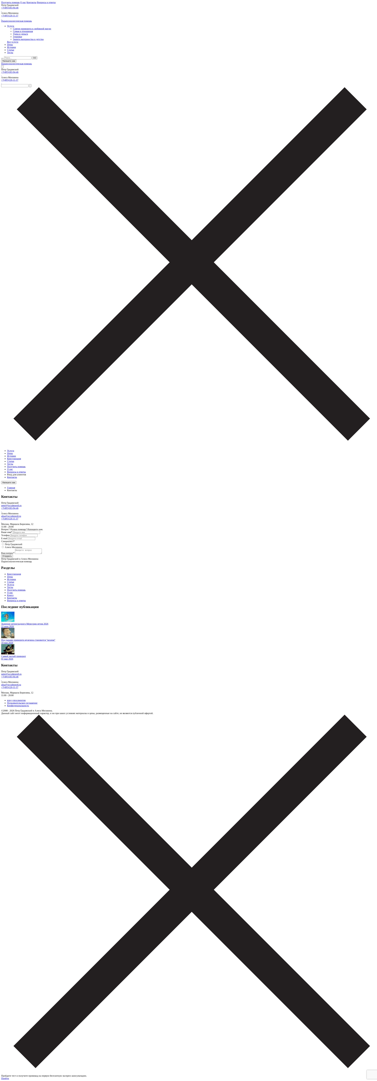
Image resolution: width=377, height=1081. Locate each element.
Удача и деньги (20, 34)
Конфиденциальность (18, 705)
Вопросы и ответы (46, 2)
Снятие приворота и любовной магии (32, 28)
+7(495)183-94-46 (9, 7)
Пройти (5, 1078)
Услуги (10, 26)
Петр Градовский (13, 544)
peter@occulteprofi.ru (11, 505)
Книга (10, 595)
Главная (11, 487)
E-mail (4, 538)
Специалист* (8, 541)
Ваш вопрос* (7, 553)
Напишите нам (8, 61)
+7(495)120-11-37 (9, 15)
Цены (10, 44)
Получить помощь (10, 2)
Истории (11, 47)
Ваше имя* (6, 532)
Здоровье (17, 36)
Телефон (5, 535)
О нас (23, 2)
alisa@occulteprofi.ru (11, 516)
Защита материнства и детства (28, 39)
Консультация (14, 458)
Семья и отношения (23, 31)
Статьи (10, 50)
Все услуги (12, 42)
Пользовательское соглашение (22, 703)
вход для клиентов (16, 700)
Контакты (31, 2)
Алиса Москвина (13, 547)
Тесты (10, 52)
